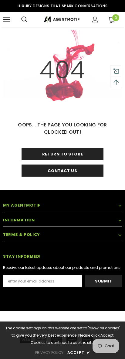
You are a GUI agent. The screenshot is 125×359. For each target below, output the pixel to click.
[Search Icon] (24, 20)
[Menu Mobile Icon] (6, 19)
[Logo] (61, 19)
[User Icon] (95, 20)
